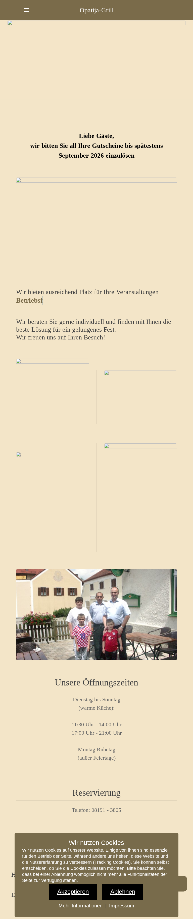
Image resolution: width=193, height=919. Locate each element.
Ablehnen (122, 891)
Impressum (121, 905)
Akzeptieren (73, 891)
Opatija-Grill (97, 10)
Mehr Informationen (81, 905)
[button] (26, 10)
